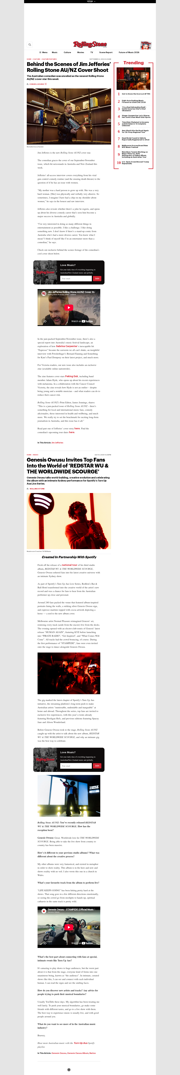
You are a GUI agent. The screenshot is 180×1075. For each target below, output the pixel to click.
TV (91, 52)
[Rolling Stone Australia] (90, 46)
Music (54, 52)
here (77, 428)
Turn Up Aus (80, 1043)
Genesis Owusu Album (78, 1053)
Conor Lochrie (36, 84)
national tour (69, 565)
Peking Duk (71, 376)
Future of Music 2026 (129, 52)
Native (92, 1053)
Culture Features (49, 59)
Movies (80, 52)
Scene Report (106, 52)
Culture (67, 52)
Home (29, 59)
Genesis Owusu (59, 1053)
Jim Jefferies (57, 443)
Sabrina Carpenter (66, 346)
